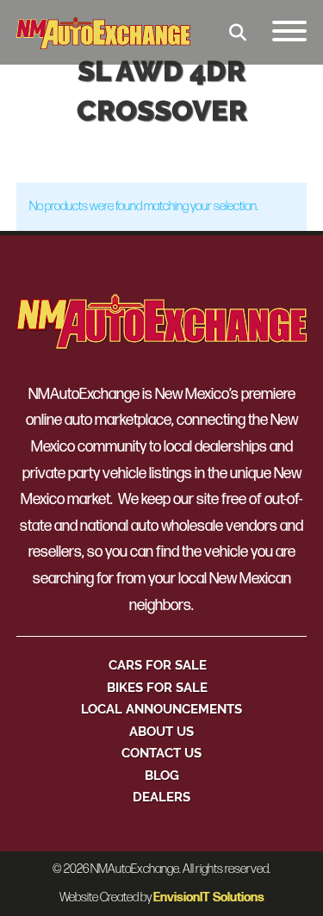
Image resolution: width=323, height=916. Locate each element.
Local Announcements (161, 708)
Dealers (161, 796)
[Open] (289, 32)
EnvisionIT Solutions (208, 897)
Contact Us (161, 752)
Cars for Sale (158, 664)
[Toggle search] (238, 33)
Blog (162, 775)
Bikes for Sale (157, 687)
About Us (161, 731)
